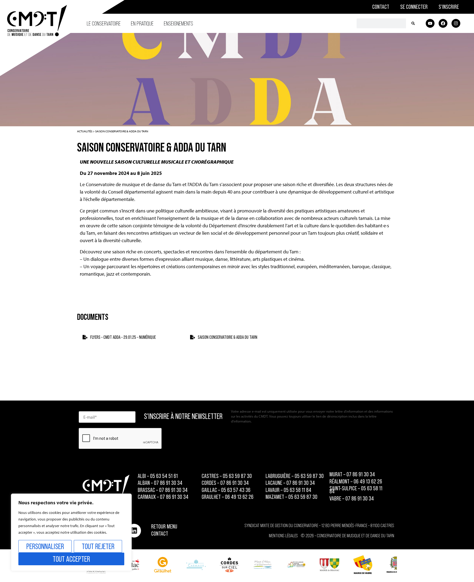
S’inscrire (449, 6)
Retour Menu (164, 526)
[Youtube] (430, 23)
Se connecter (414, 6)
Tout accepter (71, 559)
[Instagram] (456, 23)
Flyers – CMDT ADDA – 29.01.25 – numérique (123, 337)
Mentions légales (283, 535)
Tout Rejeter (98, 546)
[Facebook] (443, 23)
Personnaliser (45, 546)
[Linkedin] (134, 531)
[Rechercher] (413, 23)
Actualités (84, 131)
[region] (71, 532)
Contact (380, 6)
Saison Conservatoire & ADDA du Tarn (227, 337)
